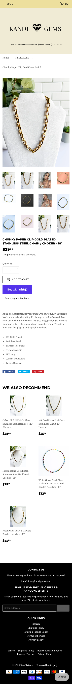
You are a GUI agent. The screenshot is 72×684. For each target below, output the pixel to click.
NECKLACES (22, 58)
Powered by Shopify (47, 665)
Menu (10, 4)
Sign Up (63, 608)
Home (6, 58)
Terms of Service (36, 636)
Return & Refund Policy (36, 632)
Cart (67, 4)
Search (36, 624)
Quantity (7, 263)
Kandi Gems (26, 665)
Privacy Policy (36, 640)
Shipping (7, 254)
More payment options (17, 298)
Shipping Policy (36, 628)
